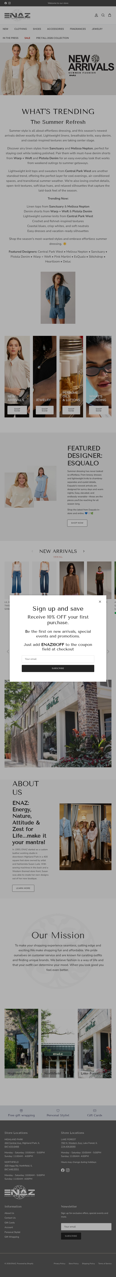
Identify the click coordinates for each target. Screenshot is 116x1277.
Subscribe (58, 668)
